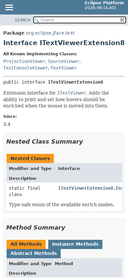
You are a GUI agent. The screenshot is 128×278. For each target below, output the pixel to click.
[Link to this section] (87, 141)
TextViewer (64, 67)
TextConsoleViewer (25, 67)
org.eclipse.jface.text (50, 33)
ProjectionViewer (24, 61)
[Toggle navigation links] (8, 8)
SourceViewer (63, 61)
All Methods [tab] (26, 244)
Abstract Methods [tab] (34, 253)
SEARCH (23, 20)
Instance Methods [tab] (75, 244)
